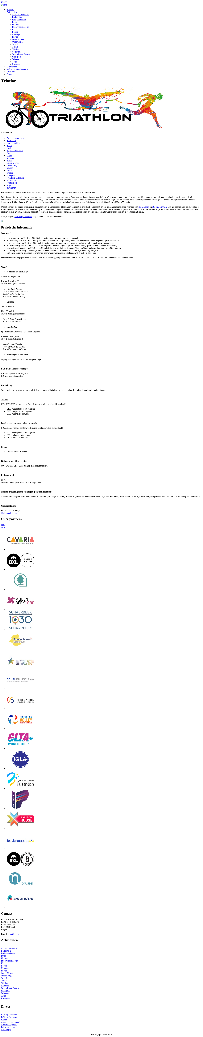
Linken (4, 1019)
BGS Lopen (144, 207)
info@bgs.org (14, 934)
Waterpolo (16, 57)
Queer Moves (18, 39)
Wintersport (17, 59)
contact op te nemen (23, 216)
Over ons (11, 71)
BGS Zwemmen (159, 207)
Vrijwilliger (6, 1029)
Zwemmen (17, 64)
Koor (14, 29)
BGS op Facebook (9, 1015)
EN (6, 2)
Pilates (15, 37)
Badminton (17, 17)
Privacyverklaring (9, 1027)
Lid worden (12, 67)
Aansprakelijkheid (9, 1024)
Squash (15, 44)
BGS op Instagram (9, 1017)
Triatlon (15, 49)
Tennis (15, 47)
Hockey (15, 24)
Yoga (14, 62)
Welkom (10, 9)
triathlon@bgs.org (9, 513)
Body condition (19, 19)
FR (2, 2)
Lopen (15, 32)
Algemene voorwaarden (11, 1022)
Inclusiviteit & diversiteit (17, 69)
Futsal (14, 22)
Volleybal (16, 52)
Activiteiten (12, 12)
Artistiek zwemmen (20, 14)
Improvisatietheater (20, 27)
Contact (10, 74)
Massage (16, 34)
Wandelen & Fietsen (21, 54)
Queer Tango (18, 42)
